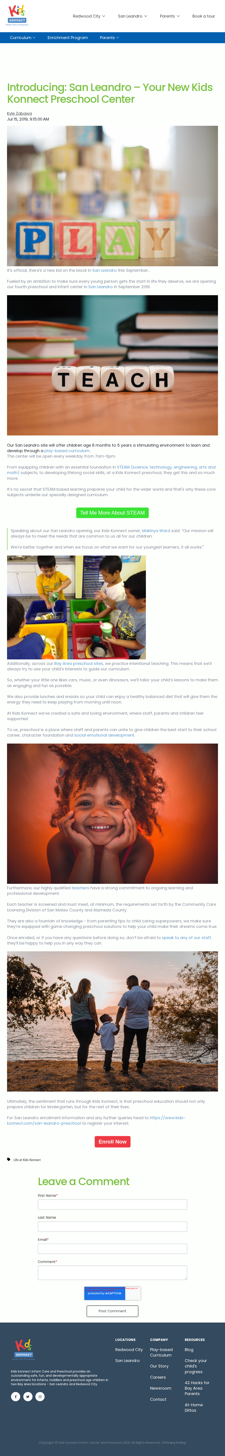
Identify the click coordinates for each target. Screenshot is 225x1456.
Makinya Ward (156, 530)
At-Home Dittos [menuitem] (194, 1407)
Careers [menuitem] (158, 1377)
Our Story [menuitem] (159, 1366)
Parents (167, 16)
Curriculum (20, 37)
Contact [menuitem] (158, 1399)
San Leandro (130, 16)
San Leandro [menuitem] (127, 1360)
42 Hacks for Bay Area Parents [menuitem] (197, 1388)
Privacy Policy (174, 1442)
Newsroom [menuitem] (160, 1388)
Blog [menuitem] (189, 1349)
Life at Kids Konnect (27, 1160)
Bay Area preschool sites (78, 663)
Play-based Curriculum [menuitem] (161, 1352)
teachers (80, 888)
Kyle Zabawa (19, 113)
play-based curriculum (66, 450)
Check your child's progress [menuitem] (196, 1366)
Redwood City (86, 16)
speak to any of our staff (186, 937)
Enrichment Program (68, 37)
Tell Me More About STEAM (112, 513)
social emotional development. (104, 735)
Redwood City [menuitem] (129, 1349)
